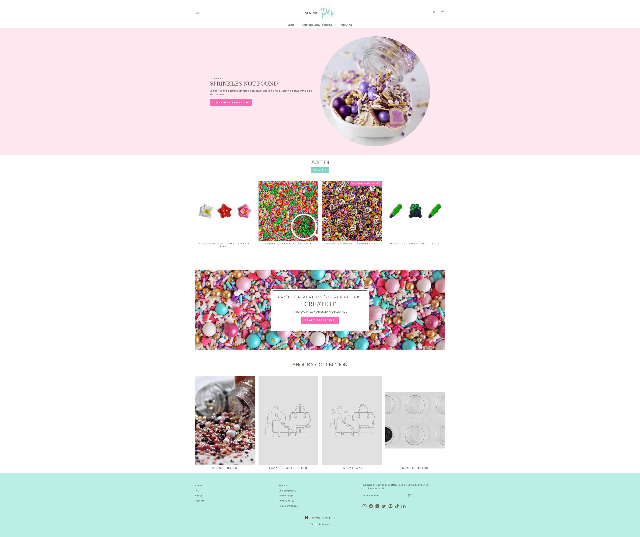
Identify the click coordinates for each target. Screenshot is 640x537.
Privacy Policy (286, 500)
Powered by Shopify (320, 524)
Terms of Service (288, 505)
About (198, 495)
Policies (283, 485)
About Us (346, 25)
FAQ (197, 490)
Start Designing (320, 320)
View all (320, 170)
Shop (291, 25)
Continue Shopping (231, 102)
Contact (199, 500)
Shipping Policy (287, 490)
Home (198, 485)
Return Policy (286, 495)
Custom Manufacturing (317, 25)
